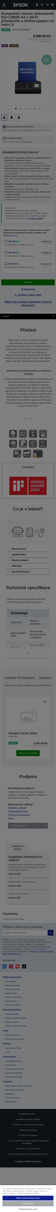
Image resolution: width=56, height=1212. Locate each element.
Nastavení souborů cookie (28, 1209)
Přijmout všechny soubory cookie (28, 1198)
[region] (28, 1198)
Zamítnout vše (28, 1203)
